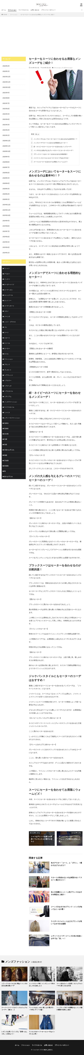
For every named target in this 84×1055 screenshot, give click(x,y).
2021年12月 (6, 76)
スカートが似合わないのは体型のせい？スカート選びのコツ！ (66, 878)
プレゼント (7, 370)
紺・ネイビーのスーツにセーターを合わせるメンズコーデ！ (51, 146)
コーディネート (9, 306)
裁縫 (5, 455)
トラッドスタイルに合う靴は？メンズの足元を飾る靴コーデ (14, 984)
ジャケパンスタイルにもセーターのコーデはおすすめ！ (50, 158)
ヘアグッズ (7, 386)
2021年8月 (6, 98)
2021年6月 (6, 108)
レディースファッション (12, 418)
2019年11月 (6, 210)
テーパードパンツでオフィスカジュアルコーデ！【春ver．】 (14, 1008)
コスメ (6, 311)
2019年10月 (6, 215)
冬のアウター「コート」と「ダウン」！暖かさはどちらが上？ (66, 864)
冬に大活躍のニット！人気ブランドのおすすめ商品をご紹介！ (66, 893)
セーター (7, 348)
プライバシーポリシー (48, 10)
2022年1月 (6, 71)
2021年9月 (6, 92)
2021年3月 (6, 124)
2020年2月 (6, 194)
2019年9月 (6, 220)
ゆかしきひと (48, 1049)
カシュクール (8, 295)
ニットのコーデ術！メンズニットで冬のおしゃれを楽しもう (42, 984)
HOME (5, 14)
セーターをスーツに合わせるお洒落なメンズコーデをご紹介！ (38, 14)
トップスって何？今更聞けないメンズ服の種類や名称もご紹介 (69, 1008)
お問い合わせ (35, 10)
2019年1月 (6, 252)
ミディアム (7, 396)
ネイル (6, 354)
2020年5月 (6, 178)
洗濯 (5, 439)
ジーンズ (7, 316)
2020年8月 (6, 162)
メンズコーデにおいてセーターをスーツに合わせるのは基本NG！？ (54, 139)
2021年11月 (6, 82)
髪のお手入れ (8, 476)
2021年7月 (6, 103)
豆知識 (6, 460)
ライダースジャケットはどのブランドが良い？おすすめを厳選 (66, 922)
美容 (5, 444)
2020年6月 (6, 172)
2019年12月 (6, 204)
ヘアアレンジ (8, 375)
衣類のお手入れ (9, 450)
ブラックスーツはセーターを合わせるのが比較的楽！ (49, 154)
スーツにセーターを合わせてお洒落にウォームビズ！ (49, 162)
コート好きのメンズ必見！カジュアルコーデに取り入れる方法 (69, 984)
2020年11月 (6, 146)
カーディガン (8, 290)
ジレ (5, 327)
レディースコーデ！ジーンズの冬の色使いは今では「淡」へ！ (66, 937)
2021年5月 (6, 114)
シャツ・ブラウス (10, 322)
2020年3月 (6, 188)
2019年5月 (6, 242)
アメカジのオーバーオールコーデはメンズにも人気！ (42, 1033)
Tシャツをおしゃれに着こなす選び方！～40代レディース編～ (41, 1008)
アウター (7, 274)
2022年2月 (6, 66)
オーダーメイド (9, 284)
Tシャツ (7, 268)
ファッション (12, 10)
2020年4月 (6, 183)
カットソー (7, 300)
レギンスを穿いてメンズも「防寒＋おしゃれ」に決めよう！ (14, 1033)
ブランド (7, 364)
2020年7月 (6, 167)
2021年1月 (6, 135)
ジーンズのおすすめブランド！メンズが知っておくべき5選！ (66, 908)
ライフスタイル (24, 10)
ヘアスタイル (8, 391)
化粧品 (6, 423)
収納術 (6, 428)
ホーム (4, 10)
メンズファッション (67, 67)
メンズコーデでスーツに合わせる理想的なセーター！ (49, 143)
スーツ (6, 332)
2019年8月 (6, 226)
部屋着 (6, 466)
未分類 (6, 434)
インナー (7, 279)
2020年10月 (6, 151)
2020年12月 (6, 140)
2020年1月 (6, 199)
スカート (7, 338)
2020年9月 (6, 156)
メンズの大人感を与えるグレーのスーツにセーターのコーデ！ (52, 150)
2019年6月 (6, 236)
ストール (7, 343)
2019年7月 (6, 231)
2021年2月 (6, 130)
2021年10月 (6, 87)
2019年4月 (6, 247)
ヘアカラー (7, 380)
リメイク (7, 412)
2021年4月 (6, 119)
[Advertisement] (42, 37)
